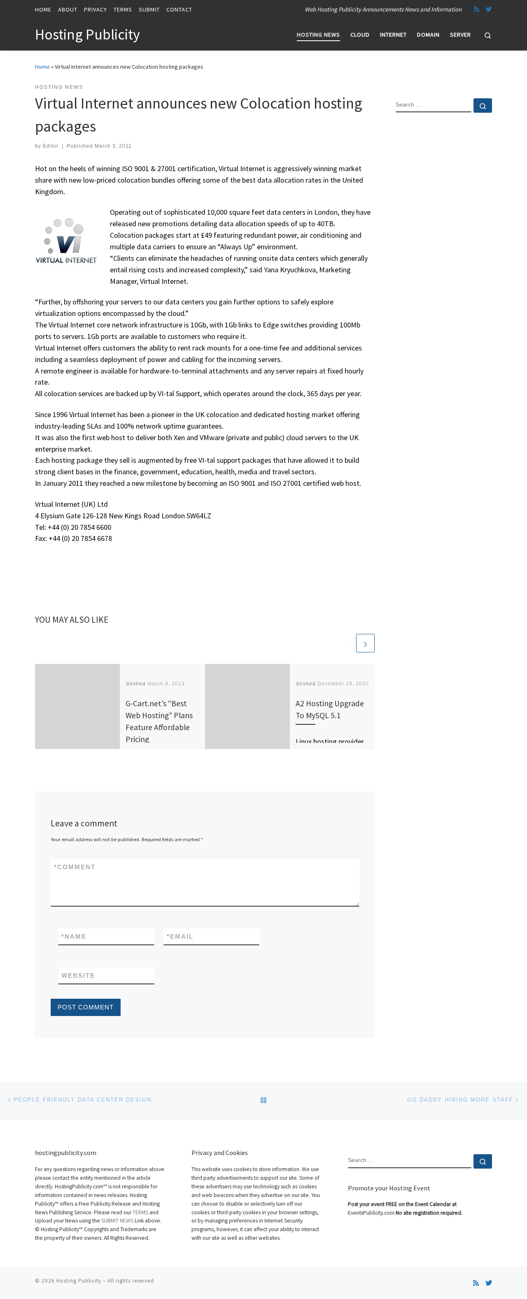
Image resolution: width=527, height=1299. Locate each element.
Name (73, 936)
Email (180, 936)
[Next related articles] (365, 643)
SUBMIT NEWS (117, 1220)
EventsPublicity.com (371, 1212)
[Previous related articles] (345, 643)
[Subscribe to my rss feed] (476, 9)
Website (78, 975)
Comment (75, 866)
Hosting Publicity (78, 1280)
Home (42, 66)
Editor (50, 146)
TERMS (140, 1212)
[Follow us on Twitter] (489, 9)
